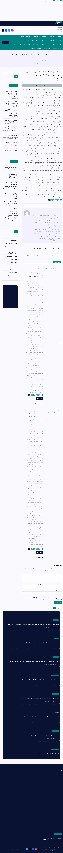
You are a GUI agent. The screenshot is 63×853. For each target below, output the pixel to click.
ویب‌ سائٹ (59, 590)
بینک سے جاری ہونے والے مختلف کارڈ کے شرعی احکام (11, 182)
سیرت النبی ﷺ (57, 44)
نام (60, 584)
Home (59, 36)
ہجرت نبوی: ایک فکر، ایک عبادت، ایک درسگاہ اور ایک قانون (10, 203)
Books (28, 36)
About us (51, 36)
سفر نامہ (47, 48)
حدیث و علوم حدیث (11, 246)
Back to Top (16, 849)
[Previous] (59, 608)
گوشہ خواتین (57, 48)
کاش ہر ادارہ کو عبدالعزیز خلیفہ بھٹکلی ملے (12, 143)
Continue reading (39, 403)
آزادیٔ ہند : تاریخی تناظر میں (49, 753)
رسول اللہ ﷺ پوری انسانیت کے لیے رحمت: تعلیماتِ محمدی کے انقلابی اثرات (34, 661)
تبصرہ (59, 573)
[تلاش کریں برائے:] (10, 73)
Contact (43, 36)
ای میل (39, 584)
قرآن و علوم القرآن (54, 40)
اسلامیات (35, 44)
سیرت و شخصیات (45, 44)
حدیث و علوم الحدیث (38, 40)
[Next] (57, 608)
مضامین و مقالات (36, 48)
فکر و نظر (26, 44)
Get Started (5, 42)
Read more (39, 398)
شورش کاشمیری (37, 272)
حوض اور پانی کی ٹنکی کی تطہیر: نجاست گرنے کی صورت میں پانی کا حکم (36, 716)
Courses (35, 36)
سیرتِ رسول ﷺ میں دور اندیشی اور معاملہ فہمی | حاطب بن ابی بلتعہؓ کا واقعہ (33, 624)
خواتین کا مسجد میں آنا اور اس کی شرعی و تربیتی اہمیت (11, 213)
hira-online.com (54, 80)
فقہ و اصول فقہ (25, 40)
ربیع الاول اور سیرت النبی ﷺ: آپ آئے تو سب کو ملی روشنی (10, 121)
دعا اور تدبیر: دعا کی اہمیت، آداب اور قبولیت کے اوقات (11, 103)
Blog (22, 36)
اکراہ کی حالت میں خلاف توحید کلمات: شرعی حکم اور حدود (11, 128)
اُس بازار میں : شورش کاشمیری (34, 270)
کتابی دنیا (17, 44)
